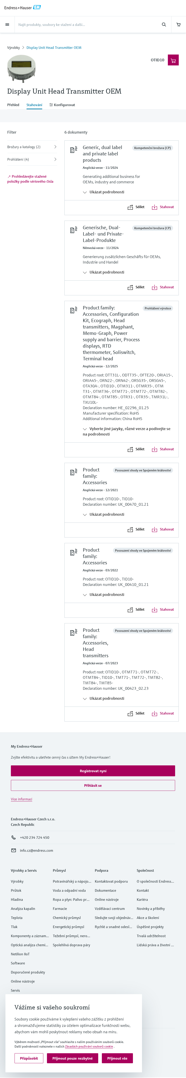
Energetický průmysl (68, 926)
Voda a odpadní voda (69, 890)
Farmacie (60, 908)
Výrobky (13, 47)
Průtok (16, 890)
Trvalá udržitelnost (151, 936)
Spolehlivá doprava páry (71, 945)
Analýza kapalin (23, 908)
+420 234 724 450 (34, 837)
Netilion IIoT (20, 954)
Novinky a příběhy (151, 908)
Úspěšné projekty (150, 926)
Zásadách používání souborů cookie (89, 1046)
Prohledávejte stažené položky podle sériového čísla (30, 179)
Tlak (14, 926)
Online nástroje (23, 981)
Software (18, 963)
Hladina (17, 899)
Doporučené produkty (28, 972)
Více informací (21, 799)
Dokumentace (105, 890)
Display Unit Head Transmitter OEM (54, 47)
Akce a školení (148, 917)
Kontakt (143, 890)
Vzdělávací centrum (110, 908)
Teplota (16, 917)
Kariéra (142, 899)
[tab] (15, 105)
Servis (15, 990)
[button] (93, 770)
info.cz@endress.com (36, 850)
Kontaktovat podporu (111, 881)
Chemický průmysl (67, 917)
